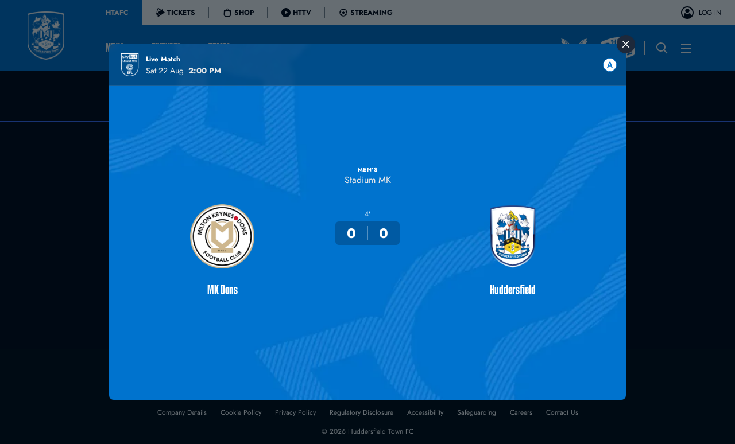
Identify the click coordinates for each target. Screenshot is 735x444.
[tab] (609, 64)
